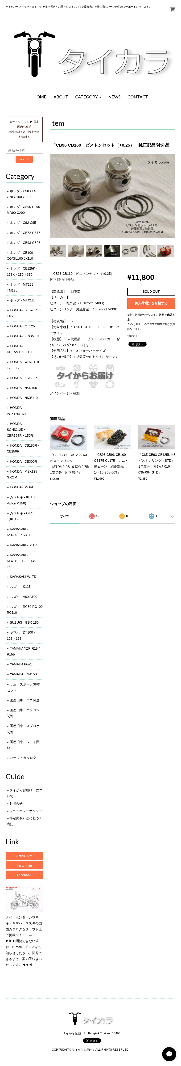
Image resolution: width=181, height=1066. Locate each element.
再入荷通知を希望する (151, 303)
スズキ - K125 (20, 586)
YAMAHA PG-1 (21, 664)
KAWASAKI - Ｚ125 (24, 545)
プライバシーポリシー (25, 811)
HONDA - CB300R (23, 461)
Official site (24, 856)
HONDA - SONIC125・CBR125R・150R (20, 429)
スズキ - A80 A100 (23, 597)
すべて (64, 516)
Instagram (24, 865)
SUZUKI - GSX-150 (24, 622)
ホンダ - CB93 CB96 (25, 243)
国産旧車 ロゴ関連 (25, 700)
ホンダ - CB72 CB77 (25, 233)
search (24, 159)
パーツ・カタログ (23, 758)
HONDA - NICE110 (24, 398)
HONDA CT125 (22, 326)
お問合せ (16, 803)
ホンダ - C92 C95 (23, 222)
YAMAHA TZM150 (23, 674)
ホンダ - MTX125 (23, 300)
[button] (88, 97)
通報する (132, 335)
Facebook (24, 875)
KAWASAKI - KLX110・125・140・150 (23, 561)
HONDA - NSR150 (23, 388)
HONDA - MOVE (22, 487)
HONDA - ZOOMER (24, 336)
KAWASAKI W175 (23, 577)
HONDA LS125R (23, 378)
